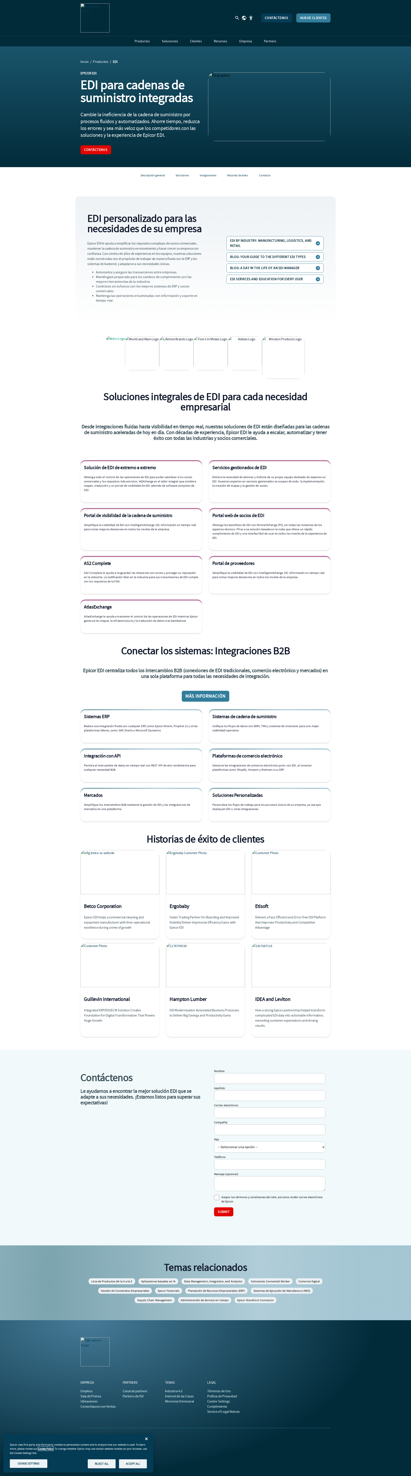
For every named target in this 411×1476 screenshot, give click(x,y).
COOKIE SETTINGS (29, 1463)
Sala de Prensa (90, 1396)
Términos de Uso (219, 1391)
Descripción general (153, 175)
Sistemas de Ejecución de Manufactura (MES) (281, 1291)
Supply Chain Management (154, 1300)
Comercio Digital (309, 1281)
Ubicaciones (88, 1401)
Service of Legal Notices (223, 1412)
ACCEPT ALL (133, 1464)
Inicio (84, 62)
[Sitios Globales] (244, 18)
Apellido (219, 1088)
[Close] (146, 1439)
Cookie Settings (218, 1401)
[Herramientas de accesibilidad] (250, 18)
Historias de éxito (237, 175)
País (216, 1139)
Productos (100, 62)
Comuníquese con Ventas (98, 1406)
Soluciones (182, 175)
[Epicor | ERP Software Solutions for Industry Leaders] (95, 17)
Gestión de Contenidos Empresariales (125, 1291)
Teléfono (220, 1157)
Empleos (86, 1391)
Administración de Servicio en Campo (205, 1300)
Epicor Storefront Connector (255, 1300)
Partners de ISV (133, 1396)
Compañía (220, 1122)
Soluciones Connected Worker (270, 1281)
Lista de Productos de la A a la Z (111, 1281)
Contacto (264, 175)
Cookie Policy (45, 1449)
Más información (205, 696)
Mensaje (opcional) (226, 1174)
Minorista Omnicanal (179, 1401)
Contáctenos (276, 18)
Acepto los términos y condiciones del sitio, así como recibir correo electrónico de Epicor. (272, 1199)
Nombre (219, 1071)
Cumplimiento (217, 1406)
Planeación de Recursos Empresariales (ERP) (216, 1291)
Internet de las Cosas (179, 1396)
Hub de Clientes (313, 18)
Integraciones (208, 175)
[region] (78, 1453)
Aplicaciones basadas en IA (158, 1281)
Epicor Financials (168, 1291)
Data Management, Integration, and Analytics (213, 1281)
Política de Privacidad (222, 1396)
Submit (224, 1212)
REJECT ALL (102, 1464)
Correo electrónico (226, 1105)
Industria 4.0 (173, 1391)
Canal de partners (135, 1391)
